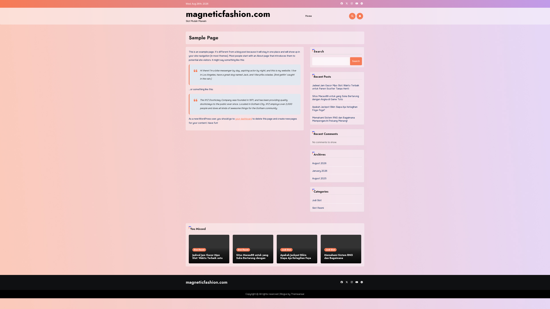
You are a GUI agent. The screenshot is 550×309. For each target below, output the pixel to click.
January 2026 (319, 170)
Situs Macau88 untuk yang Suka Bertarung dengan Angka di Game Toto (335, 98)
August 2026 (319, 163)
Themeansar (297, 294)
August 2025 (319, 178)
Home (308, 16)
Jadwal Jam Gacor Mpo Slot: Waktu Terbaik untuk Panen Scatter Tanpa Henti (335, 87)
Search (319, 51)
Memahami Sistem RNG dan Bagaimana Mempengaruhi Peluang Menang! (333, 119)
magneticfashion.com (228, 14)
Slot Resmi (318, 207)
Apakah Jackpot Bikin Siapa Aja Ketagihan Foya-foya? (296, 258)
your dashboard (243, 118)
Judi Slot (317, 200)
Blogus (283, 294)
